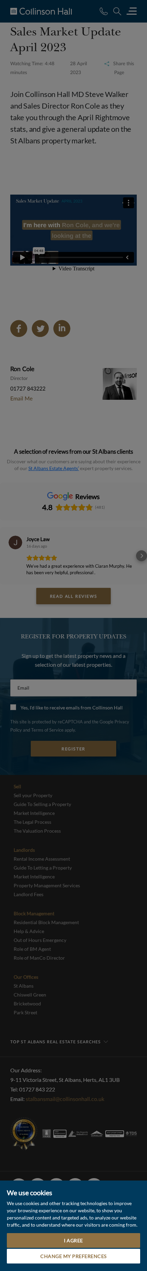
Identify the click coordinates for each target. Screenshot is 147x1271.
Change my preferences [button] (73, 1256)
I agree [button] (73, 1240)
